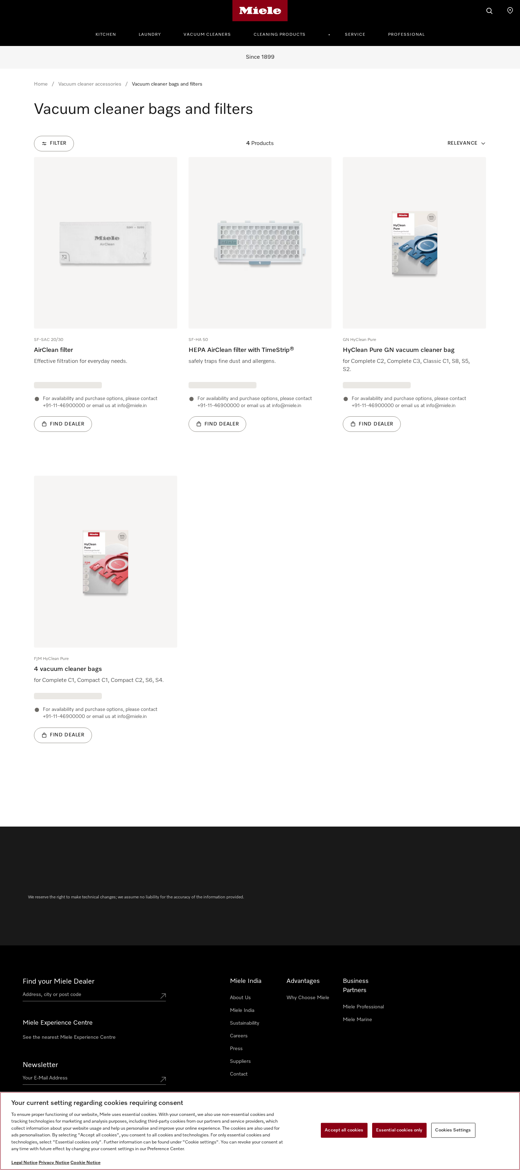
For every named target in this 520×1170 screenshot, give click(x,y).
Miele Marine (357, 1019)
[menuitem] (110, 33)
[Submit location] (163, 996)
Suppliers (240, 1061)
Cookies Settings (453, 1130)
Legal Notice (24, 1162)
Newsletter (40, 1064)
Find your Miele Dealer (58, 981)
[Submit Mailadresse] (163, 1079)
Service (355, 35)
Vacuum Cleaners (207, 35)
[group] (105, 305)
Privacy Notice (54, 1162)
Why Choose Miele (308, 997)
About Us (240, 997)
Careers (239, 1035)
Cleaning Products (280, 35)
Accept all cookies (344, 1130)
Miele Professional (363, 1006)
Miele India (242, 1010)
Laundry (150, 35)
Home (41, 84)
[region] (260, 1131)
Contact (239, 1074)
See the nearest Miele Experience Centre (69, 1037)
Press (236, 1048)
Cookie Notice (85, 1162)
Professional (406, 35)
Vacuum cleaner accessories (89, 84)
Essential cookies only (399, 1130)
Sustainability (244, 1023)
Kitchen (106, 35)
